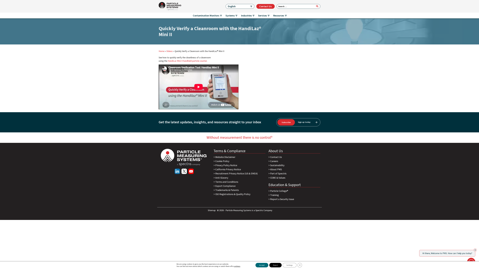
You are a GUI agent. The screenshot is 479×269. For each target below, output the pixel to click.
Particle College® (279, 190)
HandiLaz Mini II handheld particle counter (187, 60)
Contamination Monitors (206, 15)
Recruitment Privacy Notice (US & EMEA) (236, 173)
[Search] (317, 6)
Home (161, 51)
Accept (262, 265)
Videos (169, 51)
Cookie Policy (222, 161)
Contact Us (265, 6)
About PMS (276, 169)
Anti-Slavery (221, 177)
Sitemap (212, 210)
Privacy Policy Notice (226, 165)
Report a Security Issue (282, 199)
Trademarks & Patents (227, 190)
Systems (230, 15)
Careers (274, 161)
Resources (278, 15)
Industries (246, 15)
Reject (275, 265)
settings (237, 266)
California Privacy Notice (228, 169)
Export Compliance (225, 185)
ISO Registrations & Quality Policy (232, 194)
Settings (289, 265)
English (232, 6)
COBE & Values (277, 177)
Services (262, 15)
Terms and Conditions (226, 181)
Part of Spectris (278, 173)
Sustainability (277, 165)
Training (274, 195)
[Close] (475, 250)
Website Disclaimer (225, 157)
